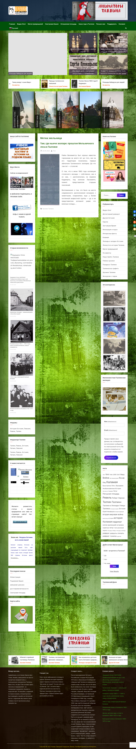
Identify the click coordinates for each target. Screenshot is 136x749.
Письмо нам (100, 24)
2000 (114, 474)
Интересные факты (110, 233)
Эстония (122, 509)
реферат (106, 533)
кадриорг (117, 522)
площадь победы (112, 530)
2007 (118, 474)
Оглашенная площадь (68, 24)
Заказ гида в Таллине (86, 24)
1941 (104, 474)
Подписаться (111, 458)
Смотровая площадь (17, 593)
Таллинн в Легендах (111, 506)
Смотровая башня (51, 24)
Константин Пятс (109, 486)
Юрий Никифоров (109, 511)
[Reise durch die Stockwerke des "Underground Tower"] (114, 360)
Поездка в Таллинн (110, 265)
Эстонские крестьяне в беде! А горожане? (88, 82)
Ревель (107, 497)
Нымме (110, 491)
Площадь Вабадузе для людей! (53, 82)
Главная (12, 24)
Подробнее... (15, 558)
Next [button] (31, 181)
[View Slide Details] (16, 182)
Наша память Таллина (111, 257)
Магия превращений (35, 24)
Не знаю (107, 563)
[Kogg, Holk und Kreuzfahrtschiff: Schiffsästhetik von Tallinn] (114, 344)
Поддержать (112, 24)
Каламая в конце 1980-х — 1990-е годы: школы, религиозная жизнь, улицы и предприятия (20, 345)
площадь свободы (120, 530)
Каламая (122, 24)
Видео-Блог (21, 24)
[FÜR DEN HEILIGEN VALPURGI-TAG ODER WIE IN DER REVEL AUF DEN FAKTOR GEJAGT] (114, 312)
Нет (105, 559)
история (110, 518)
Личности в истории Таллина (113, 245)
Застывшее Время (24, 86)
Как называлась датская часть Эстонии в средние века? (27, 658)
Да (105, 555)
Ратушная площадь (111, 494)
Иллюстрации (15, 577)
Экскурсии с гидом (110, 276)
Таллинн (116, 502)
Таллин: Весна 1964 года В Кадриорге (28, 82)
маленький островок (116, 525)
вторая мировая (119, 511)
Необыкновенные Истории (112, 488)
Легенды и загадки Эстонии (113, 241)
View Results (114, 571)
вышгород (105, 518)
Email (110, 430)
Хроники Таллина (48, 208)
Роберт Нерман (118, 498)
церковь (119, 536)
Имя (110, 421)
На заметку (46, 85)
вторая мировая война (113, 514)
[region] (21, 182)
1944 (107, 474)
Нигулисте (105, 491)
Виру (122, 474)
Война (106, 478)
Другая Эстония (85, 86)
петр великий (119, 528)
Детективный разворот (111, 214)
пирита (105, 530)
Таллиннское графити (111, 268)
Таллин (107, 501)
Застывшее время (114, 478)
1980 (111, 474)
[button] (134, 211)
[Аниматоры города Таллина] (100, 11)
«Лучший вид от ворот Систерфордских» (118, 658)
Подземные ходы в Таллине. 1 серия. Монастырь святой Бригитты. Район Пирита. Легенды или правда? (115, 82)
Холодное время (114, 508)
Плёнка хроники (109, 261)
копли (105, 525)
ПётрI (115, 491)
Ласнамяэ (119, 486)
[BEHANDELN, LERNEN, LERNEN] (114, 295)
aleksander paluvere (17, 585)
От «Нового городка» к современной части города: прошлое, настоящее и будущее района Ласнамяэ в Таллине (87, 658)
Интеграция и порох (110, 229)
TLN (54, 151)
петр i (112, 528)
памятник (106, 528)
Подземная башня (16, 581)
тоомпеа (113, 536)
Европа (105, 222)
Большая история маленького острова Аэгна (58, 658)
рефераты (113, 533)
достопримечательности (19, 589)
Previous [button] (12, 181)
